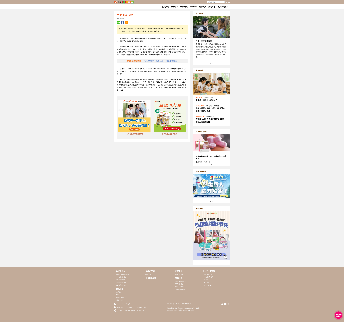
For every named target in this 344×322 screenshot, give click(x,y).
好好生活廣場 (210, 271)
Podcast (193, 6)
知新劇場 (206, 280)
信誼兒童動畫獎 (179, 286)
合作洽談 (177, 304)
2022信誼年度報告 (121, 277)
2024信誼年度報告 (121, 282)
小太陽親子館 (208, 274)
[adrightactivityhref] (211, 235)
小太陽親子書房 (208, 277)
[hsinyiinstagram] (228, 304)
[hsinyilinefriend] (222, 304)
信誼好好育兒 (121, 307)
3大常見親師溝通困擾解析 (134, 134)
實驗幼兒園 (148, 274)
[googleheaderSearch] (226, 2)
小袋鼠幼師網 (151, 278)
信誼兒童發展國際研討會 (122, 274)
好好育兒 (118, 292)
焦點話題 (165, 6)
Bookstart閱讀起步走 (181, 281)
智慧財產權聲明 (186, 304)
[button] (134, 2)
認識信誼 (169, 304)
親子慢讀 (202, 6)
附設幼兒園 (150, 271)
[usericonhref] (228, 2)
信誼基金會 (120, 271)
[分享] (118, 22)
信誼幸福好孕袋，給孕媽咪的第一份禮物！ (211, 157)
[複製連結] (126, 22)
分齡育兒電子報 (120, 297)
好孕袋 (117, 295)
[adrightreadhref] (211, 186)
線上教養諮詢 (119, 300)
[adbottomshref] (134, 116)
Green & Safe (208, 285)
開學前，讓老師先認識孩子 (206, 100)
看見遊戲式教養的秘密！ (170, 134)
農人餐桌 (206, 282)
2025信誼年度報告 (121, 285)
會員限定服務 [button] (223, 6)
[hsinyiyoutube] (225, 304)
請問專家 (211, 6)
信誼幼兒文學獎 (179, 284)
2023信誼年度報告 (121, 280)
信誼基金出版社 (179, 274)
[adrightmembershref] (211, 143)
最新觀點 (184, 6)
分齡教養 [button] (174, 6)
